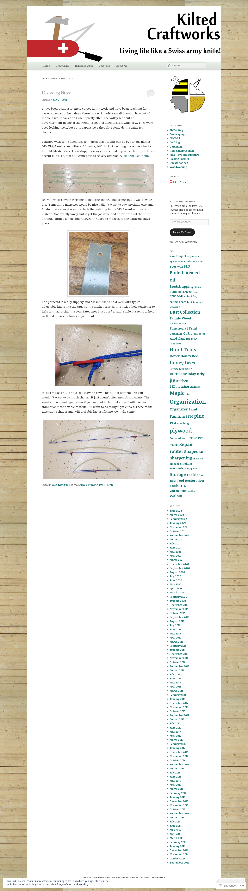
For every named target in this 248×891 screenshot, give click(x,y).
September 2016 (179, 764)
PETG (189, 416)
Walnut (176, 496)
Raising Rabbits (179, 159)
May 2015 (175, 830)
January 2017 (177, 748)
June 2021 (175, 547)
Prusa (192, 437)
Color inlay (190, 296)
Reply (109, 484)
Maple (177, 393)
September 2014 (179, 862)
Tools (174, 485)
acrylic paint (193, 256)
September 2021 (179, 535)
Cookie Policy (80, 884)
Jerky (201, 374)
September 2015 (179, 813)
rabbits (174, 445)
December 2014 (179, 850)
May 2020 (175, 584)
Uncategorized (179, 163)
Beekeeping (177, 134)
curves (83, 484)
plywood (181, 430)
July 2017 (175, 723)
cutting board (178, 302)
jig (172, 380)
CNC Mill (175, 138)
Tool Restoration (190, 480)
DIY (189, 301)
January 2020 (178, 601)
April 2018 (175, 686)
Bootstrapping (182, 286)
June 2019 (176, 629)
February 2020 (178, 596)
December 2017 (179, 703)
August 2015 (177, 817)
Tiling (173, 481)
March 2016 (176, 789)
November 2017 (179, 707)
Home (46, 65)
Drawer (175, 306)
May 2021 (175, 551)
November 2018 (179, 658)
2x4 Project (178, 256)
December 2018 (179, 654)
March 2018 (176, 690)
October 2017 (177, 711)
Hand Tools (183, 349)
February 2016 (178, 793)
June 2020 (176, 580)
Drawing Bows (57, 92)
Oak (187, 394)
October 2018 (178, 662)
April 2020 (176, 588)
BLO (187, 266)
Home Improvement (182, 150)
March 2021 (176, 559)
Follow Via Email (182, 232)
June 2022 (176, 510)
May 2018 (175, 682)
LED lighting (179, 386)
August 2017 (177, 719)
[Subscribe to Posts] (171, 182)
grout (202, 333)
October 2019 (178, 613)
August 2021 (177, 539)
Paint (193, 409)
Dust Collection (185, 312)
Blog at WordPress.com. (97, 877)
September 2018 (179, 666)
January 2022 (178, 523)
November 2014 (179, 854)
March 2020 (177, 592)
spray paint (191, 468)
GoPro (188, 333)
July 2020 (175, 576)
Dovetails (198, 302)
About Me (121, 65)
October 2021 (177, 531)
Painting (177, 416)
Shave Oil (198, 458)
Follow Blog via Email (182, 201)
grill (195, 333)
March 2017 (176, 740)
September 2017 (179, 715)
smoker (174, 463)
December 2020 (179, 564)
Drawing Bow (95, 484)
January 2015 (177, 846)
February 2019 (178, 645)
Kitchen (182, 381)
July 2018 (175, 674)
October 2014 (177, 858)
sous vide (177, 468)
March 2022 (177, 515)
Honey (175, 356)
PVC (200, 438)
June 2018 (176, 678)
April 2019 (175, 637)
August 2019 (177, 621)
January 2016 (177, 797)
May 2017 (175, 731)
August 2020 (177, 572)
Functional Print (183, 328)
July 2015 (175, 821)
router (176, 451)
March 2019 (176, 641)
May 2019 (175, 633)
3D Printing (176, 130)
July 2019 (175, 625)
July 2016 (175, 772)
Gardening (176, 146)
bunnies (175, 292)
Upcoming (104, 65)
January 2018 (177, 699)
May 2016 (175, 780)
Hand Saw (191, 338)
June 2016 (176, 776)
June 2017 (175, 727)
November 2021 (179, 527)
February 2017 (178, 744)
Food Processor (178, 323)
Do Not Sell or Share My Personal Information (138, 877)
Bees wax (176, 266)
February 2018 (178, 695)
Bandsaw (189, 261)
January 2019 (177, 650)
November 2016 (179, 756)
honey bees (182, 362)
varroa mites (178, 491)
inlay (192, 374)
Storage (178, 474)
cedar (195, 292)
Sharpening (181, 458)
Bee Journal (62, 65)
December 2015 (179, 801)
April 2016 (175, 784)
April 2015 (175, 834)
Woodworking (60, 484)
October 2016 (178, 760)
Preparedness (178, 438)
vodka (191, 491)
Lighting (195, 386)
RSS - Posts (179, 182)
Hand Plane (177, 338)
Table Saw (195, 474)
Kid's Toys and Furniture (184, 154)
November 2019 (179, 609)
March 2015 (176, 838)
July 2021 (175, 543)
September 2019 (179, 617)
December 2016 (179, 752)
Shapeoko (193, 451)
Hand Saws (175, 343)
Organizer (179, 409)
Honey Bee (189, 356)
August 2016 (177, 768)
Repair (186, 444)
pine (199, 416)
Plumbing (183, 423)
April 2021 (175, 555)
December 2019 (179, 605)
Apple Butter (176, 261)
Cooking (175, 142)
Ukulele (184, 486)
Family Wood (180, 318)
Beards (199, 261)
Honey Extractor (181, 369)
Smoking (186, 463)
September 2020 (180, 568)
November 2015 (179, 805)
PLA (173, 423)
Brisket (198, 287)
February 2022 (178, 519)
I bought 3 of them (135, 156)
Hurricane (178, 373)
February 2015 (178, 842)
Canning (187, 292)
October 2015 (177, 809)
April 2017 (175, 735)
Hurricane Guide (84, 65)
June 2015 (175, 825)
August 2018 (177, 670)
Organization (188, 401)
